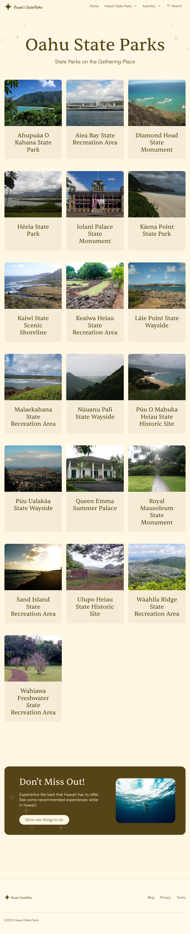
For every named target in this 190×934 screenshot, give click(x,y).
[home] (25, 6)
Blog (151, 897)
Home (94, 6)
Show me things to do (44, 819)
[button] (121, 6)
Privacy (165, 897)
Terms (181, 897)
